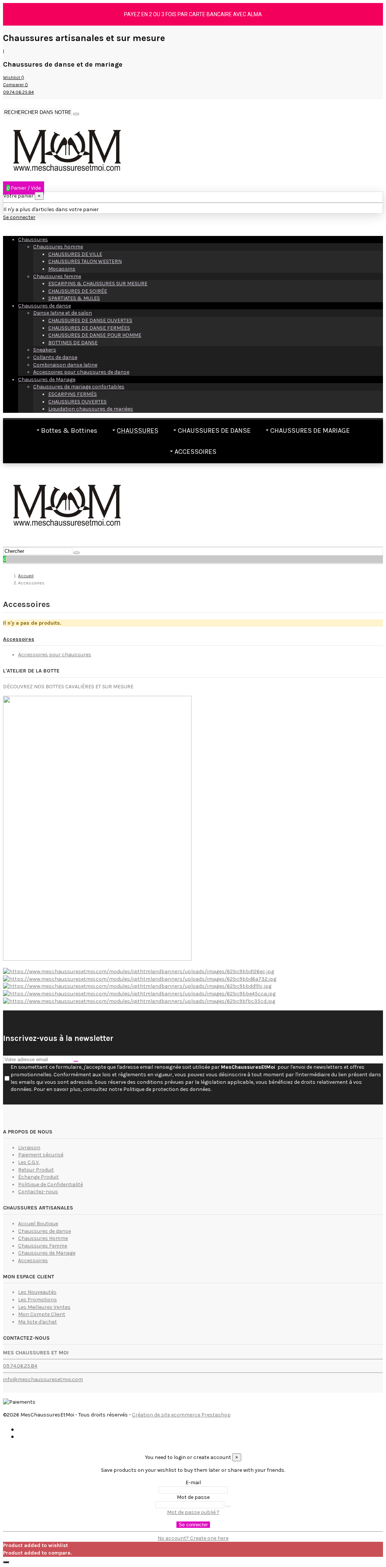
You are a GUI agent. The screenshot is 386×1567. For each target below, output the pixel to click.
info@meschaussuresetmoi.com (43, 1379)
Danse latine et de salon (62, 313)
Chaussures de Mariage (46, 379)
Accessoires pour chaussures (54, 654)
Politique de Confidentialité (50, 1184)
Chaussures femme (57, 276)
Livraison (29, 1147)
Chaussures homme (58, 246)
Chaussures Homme (43, 1238)
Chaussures (33, 239)
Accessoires (18, 639)
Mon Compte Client (41, 1314)
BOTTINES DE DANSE (73, 342)
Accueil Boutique (38, 1223)
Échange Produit (38, 1177)
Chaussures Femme (42, 1246)
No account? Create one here (193, 1538)
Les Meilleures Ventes (44, 1307)
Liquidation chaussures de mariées (90, 409)
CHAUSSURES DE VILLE (75, 254)
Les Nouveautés (37, 1292)
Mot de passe (193, 1497)
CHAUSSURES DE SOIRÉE (77, 291)
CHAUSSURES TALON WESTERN (85, 261)
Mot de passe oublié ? (193, 1512)
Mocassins (61, 269)
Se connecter (193, 1524)
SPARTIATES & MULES (74, 298)
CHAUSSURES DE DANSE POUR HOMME (94, 335)
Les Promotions (37, 1299)
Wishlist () (13, 77)
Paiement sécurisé (40, 1155)
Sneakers (44, 350)
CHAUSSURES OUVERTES (77, 402)
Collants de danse (55, 357)
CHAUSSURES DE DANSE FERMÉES (89, 328)
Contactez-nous (38, 1191)
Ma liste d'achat (37, 1322)
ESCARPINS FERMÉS (72, 394)
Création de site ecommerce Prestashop (181, 1415)
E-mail (193, 1482)
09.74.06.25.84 (20, 1366)
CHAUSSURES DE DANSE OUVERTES (90, 320)
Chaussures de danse (44, 306)
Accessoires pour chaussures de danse (81, 372)
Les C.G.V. (29, 1162)
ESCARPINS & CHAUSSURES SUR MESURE (97, 283)
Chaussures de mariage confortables (78, 386)
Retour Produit (36, 1170)
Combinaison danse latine (65, 365)
